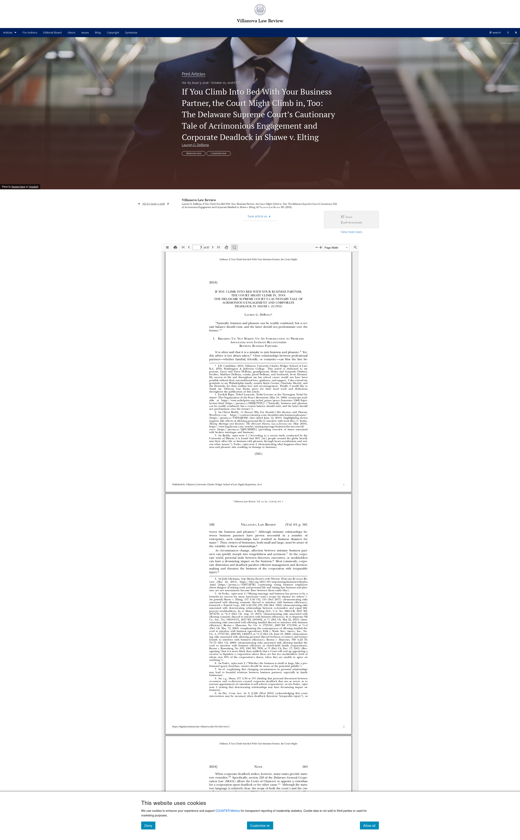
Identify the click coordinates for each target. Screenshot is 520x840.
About (71, 32)
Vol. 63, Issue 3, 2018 (195, 82)
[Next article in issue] (168, 204)
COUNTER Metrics (228, 810)
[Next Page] (212, 247)
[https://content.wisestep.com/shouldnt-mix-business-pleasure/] (269, 414)
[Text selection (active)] (234, 247)
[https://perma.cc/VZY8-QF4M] (228, 417)
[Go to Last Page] (218, 247)
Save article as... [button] (259, 216)
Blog (98, 32)
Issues (85, 32)
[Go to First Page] (183, 247)
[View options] (167, 247)
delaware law (193, 153)
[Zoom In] (320, 247)
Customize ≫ (261, 825)
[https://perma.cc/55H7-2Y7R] (237, 584)
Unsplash (33, 186)
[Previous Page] (188, 247)
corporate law (218, 153)
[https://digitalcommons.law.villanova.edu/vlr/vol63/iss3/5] (201, 726)
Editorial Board (52, 32)
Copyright (113, 32)
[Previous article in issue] (139, 204)
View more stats (351, 232)
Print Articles (193, 74)
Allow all (371, 825)
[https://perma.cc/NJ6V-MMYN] (237, 429)
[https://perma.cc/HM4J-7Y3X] (244, 402)
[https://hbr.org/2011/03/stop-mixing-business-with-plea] (274, 581)
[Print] (175, 247)
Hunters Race (18, 186)
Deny (149, 825)
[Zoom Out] (316, 247)
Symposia (131, 32)
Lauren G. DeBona (195, 145)
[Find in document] (355, 247)
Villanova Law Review (199, 200)
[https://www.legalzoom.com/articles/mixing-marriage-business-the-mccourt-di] (256, 426)
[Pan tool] (226, 247)
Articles (7, 32)
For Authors (30, 32)
